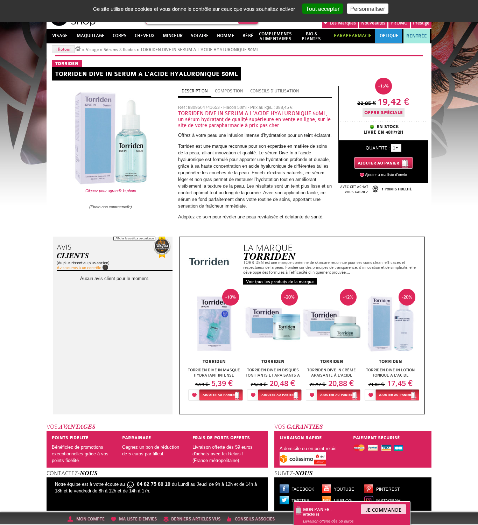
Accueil (78, 48)
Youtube (344, 489)
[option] (214, 346)
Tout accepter (322, 9)
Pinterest (388, 489)
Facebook (302, 489)
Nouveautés (373, 23)
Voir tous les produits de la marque (280, 281)
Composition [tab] (229, 91)
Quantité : (377, 147)
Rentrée (416, 36)
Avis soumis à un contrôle (79, 267)
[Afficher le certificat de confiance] (162, 247)
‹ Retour (63, 49)
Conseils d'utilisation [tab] (274, 91)
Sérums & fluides (120, 49)
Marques (343, 23)
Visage (92, 49)
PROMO (399, 23)
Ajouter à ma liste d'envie (386, 175)
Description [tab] (195, 91)
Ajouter (219, 395)
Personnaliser (367, 9)
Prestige (421, 23)
